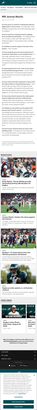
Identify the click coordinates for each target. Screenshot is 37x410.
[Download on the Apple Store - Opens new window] (12, 365)
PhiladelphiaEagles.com (13, 341)
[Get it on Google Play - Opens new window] (24, 366)
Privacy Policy (22, 393)
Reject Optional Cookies (18, 401)
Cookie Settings (18, 397)
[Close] (34, 375)
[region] (18, 391)
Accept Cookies (18, 406)
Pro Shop (29, 2)
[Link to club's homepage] (3, 2)
